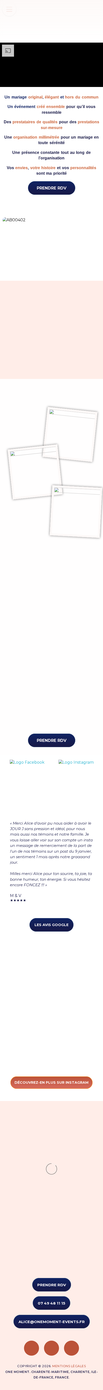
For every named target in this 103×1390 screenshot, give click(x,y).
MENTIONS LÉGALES (69, 1366)
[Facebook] (31, 1348)
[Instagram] (51, 1348)
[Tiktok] (71, 1348)
